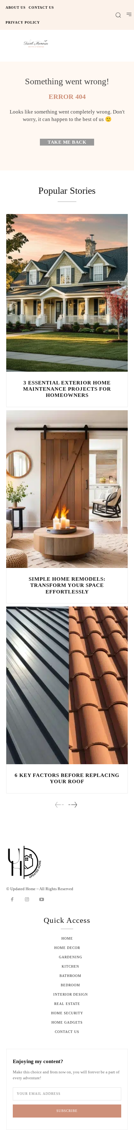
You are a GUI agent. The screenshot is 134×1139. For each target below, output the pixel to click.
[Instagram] (27, 900)
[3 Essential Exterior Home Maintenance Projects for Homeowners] (67, 293)
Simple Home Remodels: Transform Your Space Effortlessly (67, 585)
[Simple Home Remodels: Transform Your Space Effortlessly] (67, 489)
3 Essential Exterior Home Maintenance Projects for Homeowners (67, 389)
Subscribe (67, 1111)
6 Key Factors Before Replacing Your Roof (67, 778)
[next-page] (72, 805)
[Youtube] (42, 900)
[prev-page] (59, 805)
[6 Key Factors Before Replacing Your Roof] (67, 685)
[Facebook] (12, 900)
